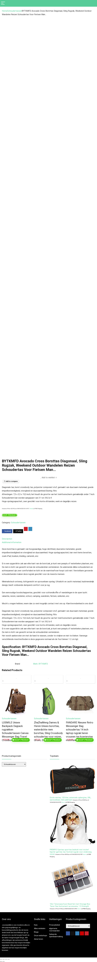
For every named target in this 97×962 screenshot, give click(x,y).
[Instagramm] (77, 933)
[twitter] (73, 933)
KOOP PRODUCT (9, 515)
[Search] (93, 3)
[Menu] (3, 3)
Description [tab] (7, 539)
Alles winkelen (39, 928)
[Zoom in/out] (1, 959)
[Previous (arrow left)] (1, 961)
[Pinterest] (87, 933)
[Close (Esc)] (9, 959)
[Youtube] (82, 933)
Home (4, 11)
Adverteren (38, 939)
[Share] (6, 959)
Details (31, 508)
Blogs (36, 932)
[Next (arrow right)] (4, 961)
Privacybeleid (54, 925)
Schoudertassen (14, 11)
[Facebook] (68, 933)
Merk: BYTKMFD (40, 664)
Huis (36, 925)
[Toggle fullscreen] (4, 959)
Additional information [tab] (11, 542)
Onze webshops (40, 936)
